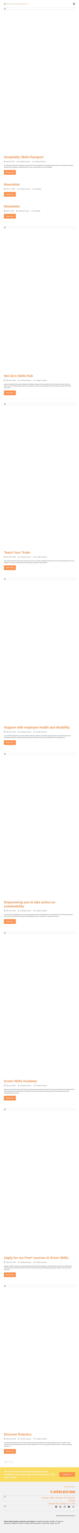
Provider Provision (40, 161)
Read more (10, 172)
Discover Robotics (18, 1434)
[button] (74, 4)
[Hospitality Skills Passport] (39, 80)
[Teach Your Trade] (39, 475)
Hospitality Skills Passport (23, 157)
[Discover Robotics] (39, 1357)
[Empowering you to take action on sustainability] (39, 825)
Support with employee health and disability (37, 727)
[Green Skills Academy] (39, 1004)
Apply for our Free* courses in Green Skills (36, 1258)
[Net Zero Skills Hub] (39, 299)
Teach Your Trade (17, 552)
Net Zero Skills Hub (18, 376)
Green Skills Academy (20, 1081)
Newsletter (12, 184)
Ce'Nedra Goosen (24, 161)
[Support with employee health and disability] (39, 650)
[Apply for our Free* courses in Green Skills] (39, 1181)
